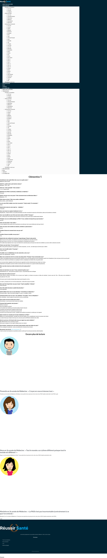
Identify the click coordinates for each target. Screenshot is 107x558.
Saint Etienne (10, 74)
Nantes (8, 53)
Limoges (9, 43)
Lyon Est (9, 47)
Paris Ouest (9, 57)
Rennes (8, 71)
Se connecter (5, 88)
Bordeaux (9, 33)
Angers (8, 28)
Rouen (8, 72)
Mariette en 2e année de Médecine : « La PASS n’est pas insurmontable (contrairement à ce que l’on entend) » (34, 512)
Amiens (9, 27)
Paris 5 (8, 59)
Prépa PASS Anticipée (7, 89)
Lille (8, 42)
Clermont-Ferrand (11, 37)
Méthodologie (5, 168)
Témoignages (5, 5)
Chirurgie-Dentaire (11, 16)
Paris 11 (9, 63)
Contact (4, 171)
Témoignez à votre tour (9, 167)
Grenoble (9, 40)
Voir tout (9, 8)
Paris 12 (9, 65)
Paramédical (10, 21)
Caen (8, 36)
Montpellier (9, 50)
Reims (8, 69)
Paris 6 (8, 60)
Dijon (8, 39)
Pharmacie (9, 22)
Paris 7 (8, 62)
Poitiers (9, 68)
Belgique (9, 30)
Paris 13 (9, 66)
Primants (9, 10)
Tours (8, 79)
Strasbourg (9, 76)
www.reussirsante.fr (15, 329)
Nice (8, 54)
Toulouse (9, 77)
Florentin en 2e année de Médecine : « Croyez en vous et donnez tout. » (27, 391)
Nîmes (8, 56)
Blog (3, 170)
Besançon (9, 31)
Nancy (8, 51)
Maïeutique (9, 18)
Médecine (9, 19)
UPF (8, 165)
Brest (8, 34)
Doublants (9, 11)
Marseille (9, 48)
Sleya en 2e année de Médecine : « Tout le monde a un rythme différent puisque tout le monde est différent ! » (33, 451)
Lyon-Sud (9, 45)
